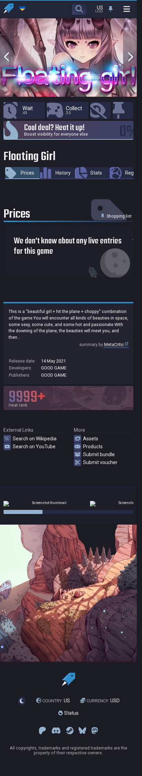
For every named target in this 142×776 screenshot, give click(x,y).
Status (70, 713)
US (56, 700)
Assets (90, 438)
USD (103, 700)
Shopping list (118, 216)
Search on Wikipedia (35, 438)
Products (93, 446)
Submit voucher (100, 462)
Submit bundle (99, 454)
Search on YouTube (34, 446)
